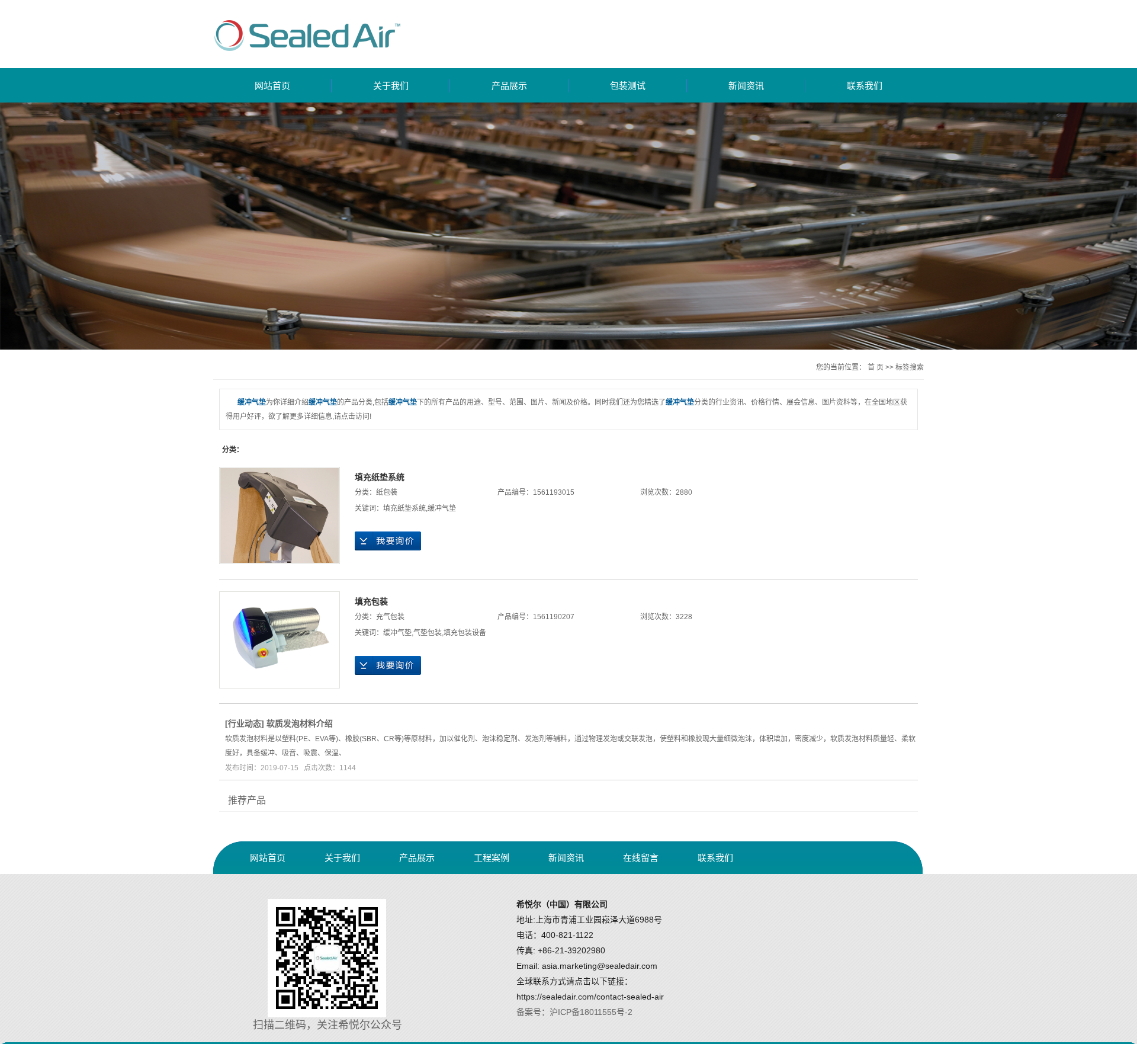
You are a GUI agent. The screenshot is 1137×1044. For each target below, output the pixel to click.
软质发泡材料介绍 (299, 723)
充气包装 (390, 617)
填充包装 (371, 601)
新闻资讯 (746, 86)
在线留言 (641, 858)
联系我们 (864, 86)
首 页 (876, 367)
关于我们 (391, 86)
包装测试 (627, 86)
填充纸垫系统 (379, 477)
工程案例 (491, 858)
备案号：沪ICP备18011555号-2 (574, 1012)
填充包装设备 (465, 633)
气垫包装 (427, 633)
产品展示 (509, 86)
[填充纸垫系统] (279, 515)
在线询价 (388, 540)
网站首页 (272, 86)
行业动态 (244, 723)
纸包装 (386, 492)
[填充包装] (279, 639)
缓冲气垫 (442, 508)
